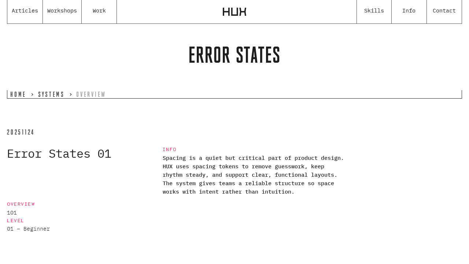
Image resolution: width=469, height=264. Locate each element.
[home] (234, 12)
